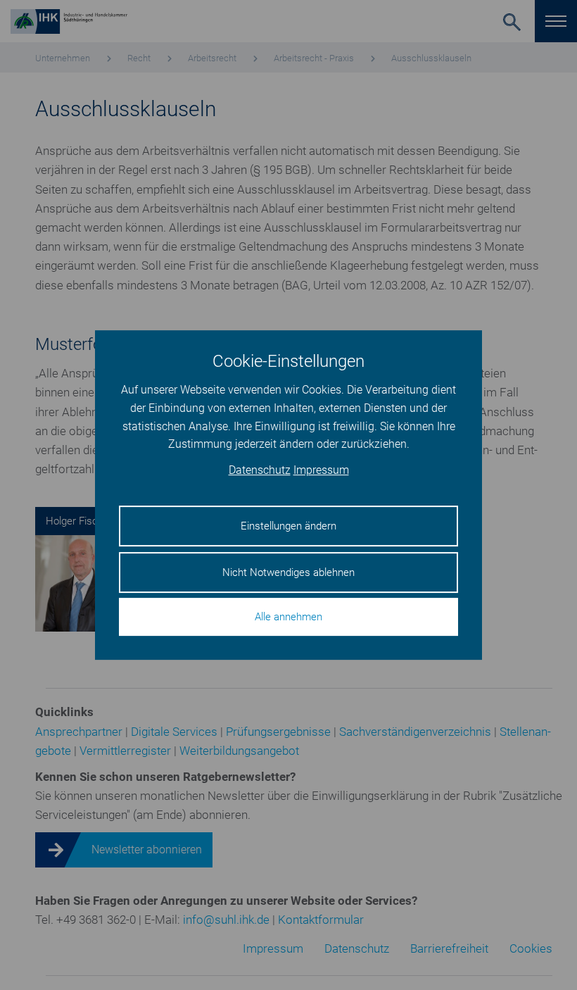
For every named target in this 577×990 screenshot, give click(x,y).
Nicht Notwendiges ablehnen (288, 572)
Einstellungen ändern (288, 526)
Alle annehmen (288, 616)
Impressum (321, 470)
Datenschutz (260, 470)
